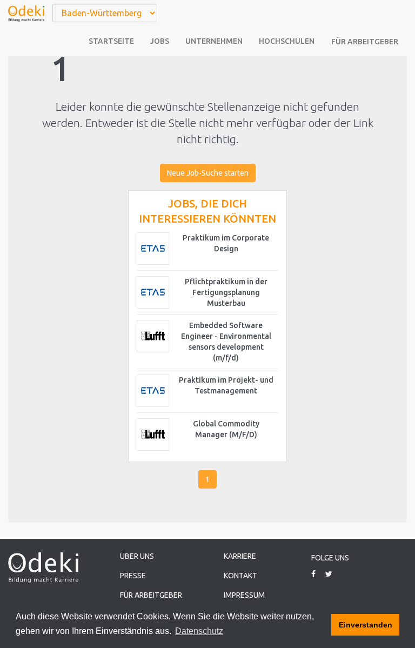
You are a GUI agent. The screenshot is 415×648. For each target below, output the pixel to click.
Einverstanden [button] (365, 624)
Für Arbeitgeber (364, 41)
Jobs (159, 41)
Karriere (240, 556)
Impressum (244, 595)
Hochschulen (286, 41)
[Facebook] (317, 574)
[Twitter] (332, 574)
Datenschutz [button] (199, 631)
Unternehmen (214, 41)
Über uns (137, 556)
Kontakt (240, 575)
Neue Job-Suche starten (208, 173)
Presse (133, 575)
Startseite (111, 41)
